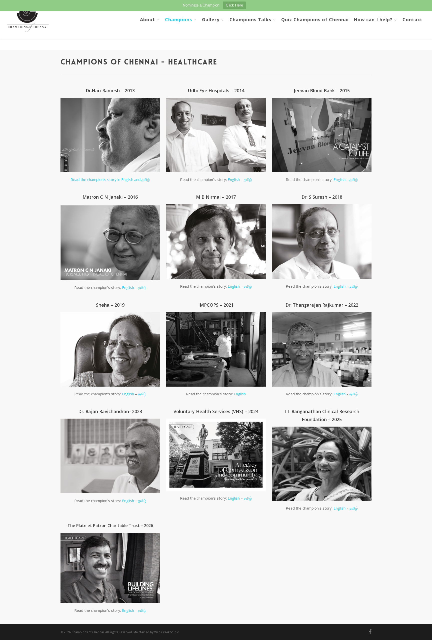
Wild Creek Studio (166, 632)
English (234, 179)
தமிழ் (248, 179)
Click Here (234, 5)
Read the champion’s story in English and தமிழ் (110, 179)
